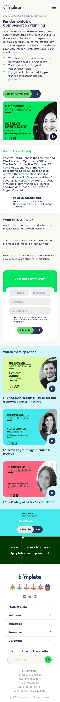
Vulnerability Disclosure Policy (30, 691)
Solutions (15, 615)
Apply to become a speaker (27, 553)
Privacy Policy (30, 671)
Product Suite (18, 607)
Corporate (16, 641)
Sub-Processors (30, 683)
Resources (15, 632)
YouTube (30, 596)
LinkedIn (35, 596)
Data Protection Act (30, 687)
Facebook (25, 596)
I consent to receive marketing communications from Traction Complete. (30, 319)
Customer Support (30, 679)
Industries (15, 624)
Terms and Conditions (30, 675)
